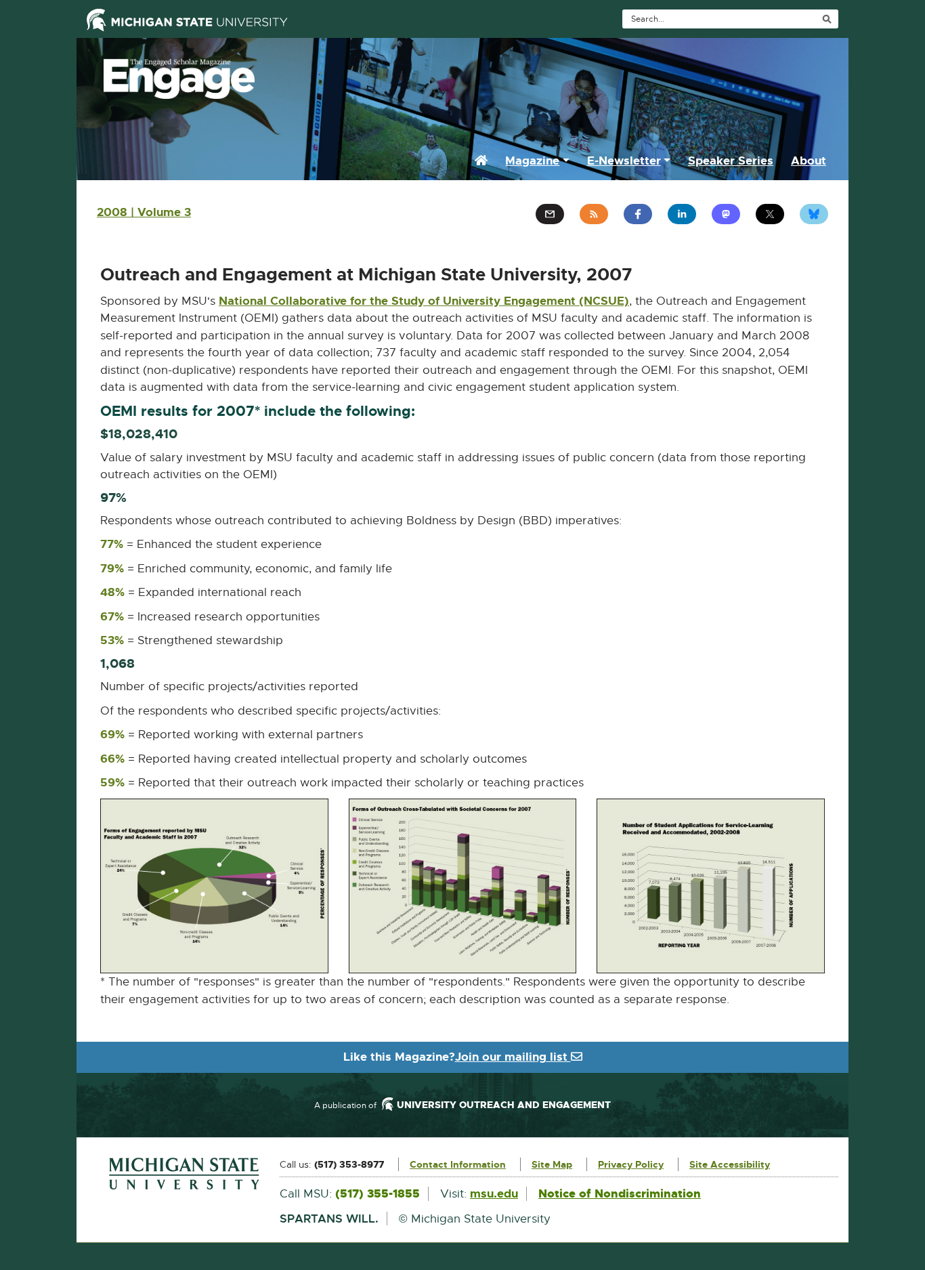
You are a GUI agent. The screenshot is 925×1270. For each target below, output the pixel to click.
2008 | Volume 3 (144, 212)
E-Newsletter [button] (624, 160)
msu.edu (494, 1193)
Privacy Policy (631, 1164)
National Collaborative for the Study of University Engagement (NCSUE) (424, 301)
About (808, 160)
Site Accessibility (729, 1164)
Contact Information (458, 1164)
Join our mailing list (513, 1056)
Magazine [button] (532, 160)
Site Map (552, 1164)
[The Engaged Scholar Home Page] (462, 75)
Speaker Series (730, 160)
